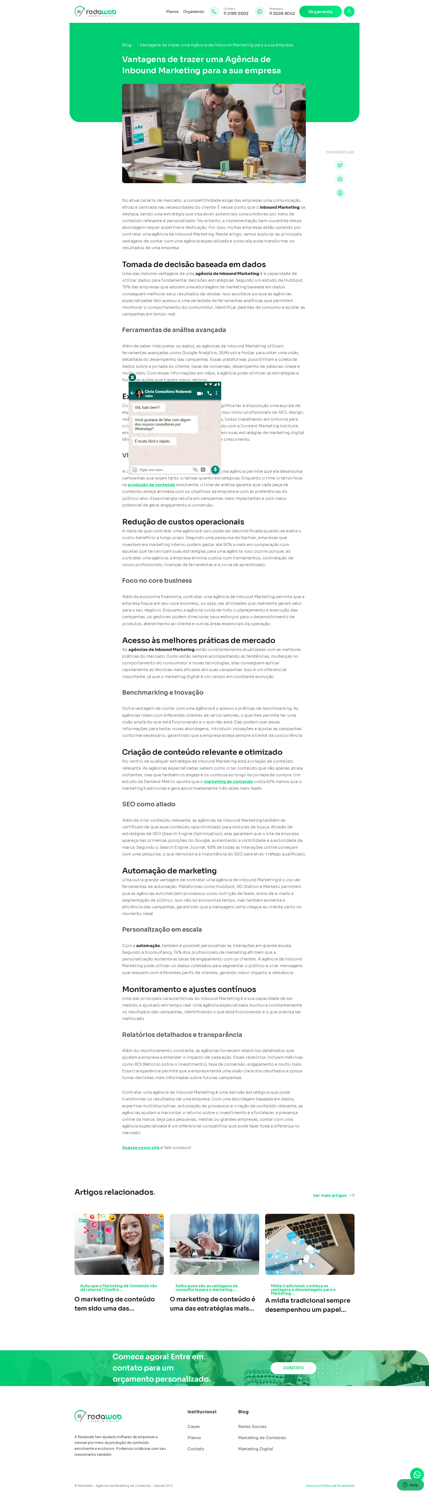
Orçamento (193, 11)
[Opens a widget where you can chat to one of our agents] (410, 1485)
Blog (126, 45)
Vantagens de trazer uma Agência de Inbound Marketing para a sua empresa (216, 45)
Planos (172, 11)
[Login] (349, 11)
